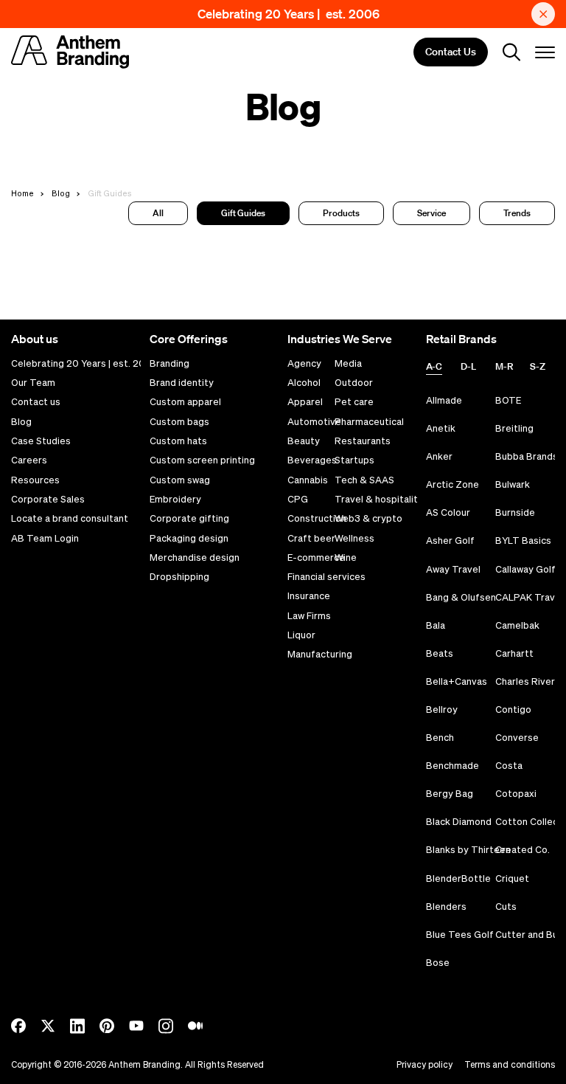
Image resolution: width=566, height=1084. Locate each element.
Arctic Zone (452, 484)
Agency (304, 364)
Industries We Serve (339, 338)
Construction (316, 519)
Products (341, 213)
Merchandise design (195, 558)
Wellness (354, 539)
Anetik (440, 428)
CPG (297, 499)
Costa (509, 765)
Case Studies (41, 441)
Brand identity (182, 383)
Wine (346, 558)
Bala (435, 625)
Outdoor (354, 383)
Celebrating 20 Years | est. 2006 (289, 13)
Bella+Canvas (456, 681)
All (158, 213)
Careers (29, 460)
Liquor (301, 635)
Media (348, 364)
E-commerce (316, 558)
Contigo (513, 709)
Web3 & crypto (368, 519)
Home (22, 193)
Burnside (515, 512)
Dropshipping (179, 577)
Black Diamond (459, 821)
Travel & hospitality (379, 499)
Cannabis (307, 480)
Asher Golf (450, 540)
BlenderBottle (458, 878)
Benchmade (452, 765)
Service (431, 213)
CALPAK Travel (529, 597)
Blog (61, 193)
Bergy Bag (449, 793)
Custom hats (178, 441)
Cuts (506, 906)
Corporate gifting (189, 519)
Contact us (35, 402)
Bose (438, 962)
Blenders (446, 906)
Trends (517, 213)
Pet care (354, 402)
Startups (354, 460)
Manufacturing (319, 654)
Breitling (514, 428)
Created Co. (522, 849)
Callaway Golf (525, 569)
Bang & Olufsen (461, 597)
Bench (440, 737)
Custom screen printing (202, 460)
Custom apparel (185, 402)
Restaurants (363, 441)
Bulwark (512, 484)
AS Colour (448, 512)
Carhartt (514, 653)
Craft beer (311, 539)
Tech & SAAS (364, 480)
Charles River (525, 681)
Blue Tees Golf (460, 934)
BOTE (508, 400)
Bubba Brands (526, 456)
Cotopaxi (516, 793)
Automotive (314, 422)
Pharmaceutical (369, 422)
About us (34, 338)
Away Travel (453, 569)
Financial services (326, 577)
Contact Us (450, 52)
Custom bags (179, 422)
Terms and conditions (509, 1064)
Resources (35, 480)
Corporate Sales (48, 499)
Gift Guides (243, 213)
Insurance (308, 596)
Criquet (512, 878)
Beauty (303, 441)
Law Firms (309, 616)
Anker (439, 456)
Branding (169, 364)
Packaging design (189, 539)
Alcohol (304, 383)
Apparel (305, 402)
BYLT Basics (523, 540)
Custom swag (180, 480)
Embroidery (175, 499)
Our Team (33, 383)
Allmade (444, 400)
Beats (439, 653)
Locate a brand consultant (69, 519)
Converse (517, 737)
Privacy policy (424, 1064)
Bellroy (442, 709)
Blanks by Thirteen (468, 849)
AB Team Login (45, 539)
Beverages (312, 460)
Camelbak (517, 625)
